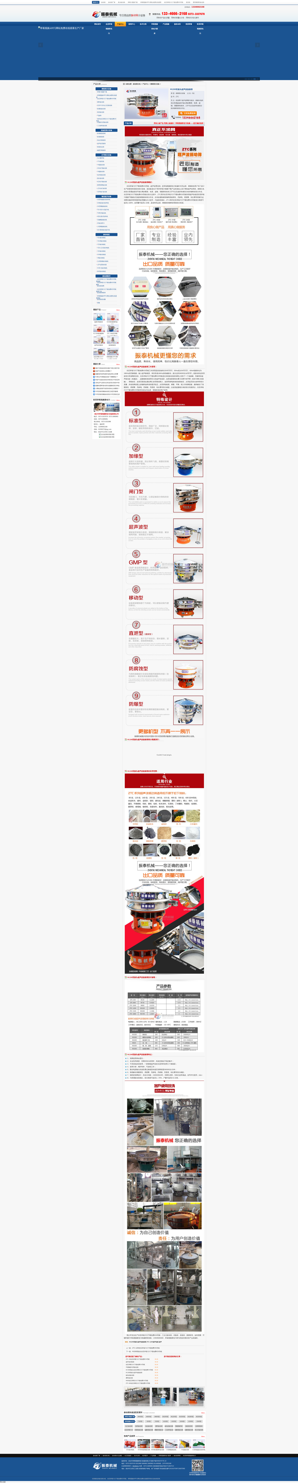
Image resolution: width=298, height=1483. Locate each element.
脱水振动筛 (100, 178)
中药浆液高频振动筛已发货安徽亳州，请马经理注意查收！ (106, 392)
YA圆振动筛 (101, 171)
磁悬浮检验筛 (101, 150)
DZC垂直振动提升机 (103, 230)
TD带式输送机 (101, 213)
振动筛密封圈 (101, 299)
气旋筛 (99, 115)
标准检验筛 (100, 137)
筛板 (98, 303)
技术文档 (143, 24)
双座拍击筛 (100, 147)
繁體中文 (95, 2)
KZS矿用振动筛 (102, 181)
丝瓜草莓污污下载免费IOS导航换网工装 (106, 290)
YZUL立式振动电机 (103, 248)
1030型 (182, 1421)
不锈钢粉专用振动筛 (132, 1367)
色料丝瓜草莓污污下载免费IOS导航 (106, 120)
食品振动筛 (148, 1426)
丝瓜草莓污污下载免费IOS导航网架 (106, 283)
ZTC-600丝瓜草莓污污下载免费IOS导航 (138, 1383)
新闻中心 (132, 24)
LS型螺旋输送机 (102, 226)
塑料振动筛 (100, 102)
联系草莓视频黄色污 (189, 1455)
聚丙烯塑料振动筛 (198, 2)
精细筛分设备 (106, 89)
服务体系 (177, 24)
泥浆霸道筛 (198, 1426)
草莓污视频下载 (133, 2)
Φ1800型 (190, 1416)
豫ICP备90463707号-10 (158, 1461)
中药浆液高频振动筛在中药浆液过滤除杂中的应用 (107, 394)
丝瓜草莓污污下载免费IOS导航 (173, 2)
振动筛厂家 (111, 2)
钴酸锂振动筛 (179, 1430)
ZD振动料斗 (101, 223)
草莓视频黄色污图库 (165, 1455)
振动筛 (103, 2)
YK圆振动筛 (101, 165)
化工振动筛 (128, 1426)
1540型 (199, 1421)
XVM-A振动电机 (102, 268)
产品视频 (166, 24)
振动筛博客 (177, 1455)
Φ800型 (157, 1416)
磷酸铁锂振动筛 (158, 1430)
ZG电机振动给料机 (103, 203)
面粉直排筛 (188, 1426)
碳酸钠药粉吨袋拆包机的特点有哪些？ (106, 374)
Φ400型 (140, 1416)
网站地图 (3, 1482)
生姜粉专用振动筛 (102, 122)
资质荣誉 (189, 24)
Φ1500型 (182, 1416)
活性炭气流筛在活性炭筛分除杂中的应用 (107, 383)
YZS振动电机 (101, 244)
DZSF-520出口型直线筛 (104, 105)
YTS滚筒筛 (100, 161)
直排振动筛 (100, 112)
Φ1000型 (165, 1416)
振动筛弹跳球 (101, 292)
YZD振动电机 (101, 251)
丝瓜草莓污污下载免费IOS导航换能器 (106, 280)
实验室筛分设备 (106, 130)
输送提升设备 (106, 196)
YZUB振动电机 (102, 241)
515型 (140, 1421)
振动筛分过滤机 (117, 1455)
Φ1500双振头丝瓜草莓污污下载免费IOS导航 (147, 1351)
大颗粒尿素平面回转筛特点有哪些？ (107, 388)
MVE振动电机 (101, 271)
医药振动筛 (138, 1426)
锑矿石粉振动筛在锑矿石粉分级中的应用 (107, 368)
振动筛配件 (106, 276)
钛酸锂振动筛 (189, 1430)
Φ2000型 (199, 1416)
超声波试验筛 (101, 143)
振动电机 (106, 234)
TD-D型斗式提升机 (103, 209)
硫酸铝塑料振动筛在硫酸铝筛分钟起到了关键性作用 (107, 386)
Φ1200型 (174, 1416)
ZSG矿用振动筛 (102, 168)
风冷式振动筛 (199, 1430)
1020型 (165, 1421)
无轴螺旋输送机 (102, 220)
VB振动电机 (101, 258)
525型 (157, 1421)
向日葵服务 (128, 1455)
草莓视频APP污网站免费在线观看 (150, 2)
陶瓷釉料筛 (178, 1426)
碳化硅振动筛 (130, 1375)
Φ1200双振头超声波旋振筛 (134, 1372)
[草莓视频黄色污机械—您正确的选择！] (53, 28)
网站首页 (97, 24)
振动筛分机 (137, 84)
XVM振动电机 (101, 254)
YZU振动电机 (101, 237)
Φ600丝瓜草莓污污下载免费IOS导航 (137, 1380)
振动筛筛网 (100, 286)
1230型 (190, 1421)
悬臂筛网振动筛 (102, 185)
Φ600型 (148, 1416)
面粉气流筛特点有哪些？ (103, 371)
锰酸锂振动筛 (149, 1430)
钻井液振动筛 (101, 175)
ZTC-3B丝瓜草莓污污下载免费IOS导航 (138, 1359)
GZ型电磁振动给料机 (103, 199)
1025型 (173, 1421)
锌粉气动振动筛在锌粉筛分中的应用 (107, 380)
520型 (149, 1421)
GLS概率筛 (100, 158)
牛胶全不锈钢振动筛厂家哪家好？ (106, 377)
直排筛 (188, 2)
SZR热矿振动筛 (102, 192)
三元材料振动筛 (102, 125)
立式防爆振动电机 (102, 261)
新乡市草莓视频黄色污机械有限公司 (105, 14)
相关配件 (145, 1455)
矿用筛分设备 (106, 155)
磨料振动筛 (129, 1378)
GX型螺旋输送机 (102, 206)
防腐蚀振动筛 (101, 109)
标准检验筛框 (101, 133)
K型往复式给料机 (102, 216)
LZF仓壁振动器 (102, 264)
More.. (118, 310)
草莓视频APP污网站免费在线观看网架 (106, 297)
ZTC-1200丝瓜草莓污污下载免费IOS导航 (146, 1348)
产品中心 (120, 24)
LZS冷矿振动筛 (102, 188)
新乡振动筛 (121, 2)
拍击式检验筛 (101, 140)
